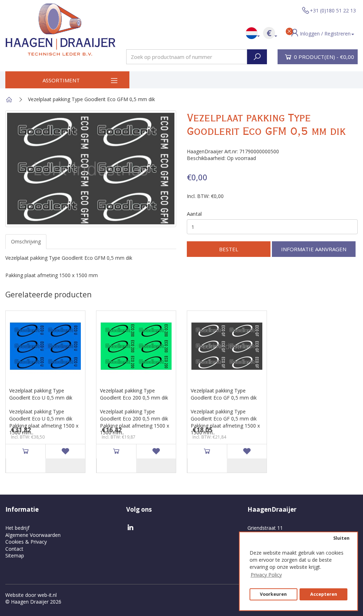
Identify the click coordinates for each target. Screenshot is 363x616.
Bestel (228, 249)
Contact (14, 548)
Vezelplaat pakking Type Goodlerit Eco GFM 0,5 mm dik (91, 99)
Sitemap (14, 555)
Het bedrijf (17, 527)
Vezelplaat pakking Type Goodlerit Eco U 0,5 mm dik (40, 394)
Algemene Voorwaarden (33, 535)
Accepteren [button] (323, 594)
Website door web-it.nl (31, 595)
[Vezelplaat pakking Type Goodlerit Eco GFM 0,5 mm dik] (90, 168)
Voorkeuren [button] (273, 594)
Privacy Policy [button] (266, 574)
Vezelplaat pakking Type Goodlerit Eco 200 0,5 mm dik (134, 394)
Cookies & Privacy (26, 541)
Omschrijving (26, 241)
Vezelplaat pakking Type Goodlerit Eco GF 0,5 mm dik (224, 394)
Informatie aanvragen (313, 249)
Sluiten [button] (341, 538)
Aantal (194, 213)
